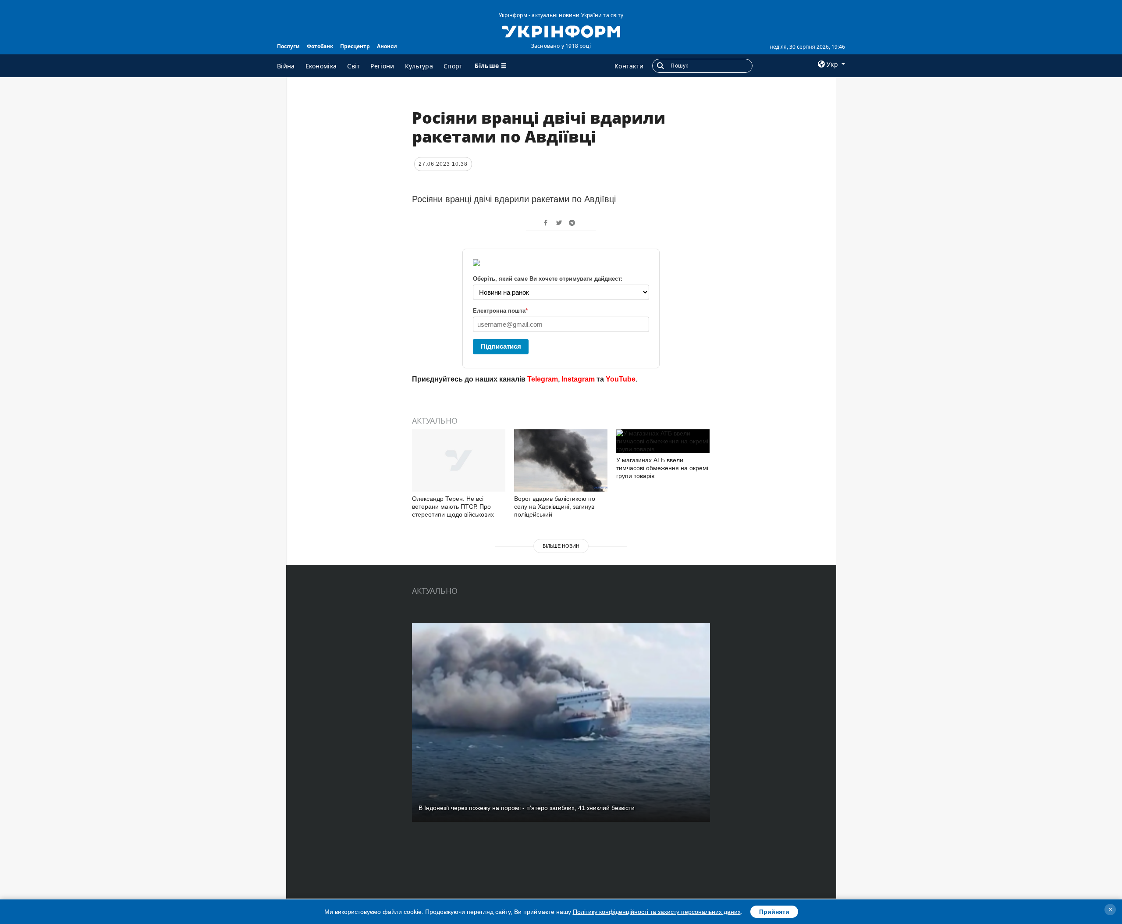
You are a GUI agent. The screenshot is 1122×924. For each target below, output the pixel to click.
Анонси (387, 46)
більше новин (561, 546)
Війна (286, 66)
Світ (353, 66)
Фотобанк (320, 46)
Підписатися (501, 346)
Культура (419, 66)
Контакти (628, 66)
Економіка (321, 66)
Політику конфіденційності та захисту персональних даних (657, 911)
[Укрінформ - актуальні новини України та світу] (561, 31)
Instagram (578, 379)
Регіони (382, 66)
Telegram (542, 379)
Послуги (288, 46)
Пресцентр (355, 46)
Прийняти (774, 911)
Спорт (453, 66)
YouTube (621, 379)
